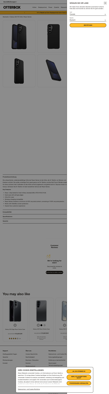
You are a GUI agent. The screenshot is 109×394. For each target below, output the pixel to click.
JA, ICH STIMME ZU (78, 371)
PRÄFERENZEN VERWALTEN (78, 383)
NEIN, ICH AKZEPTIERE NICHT (79, 377)
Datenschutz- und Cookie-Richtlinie (29, 389)
